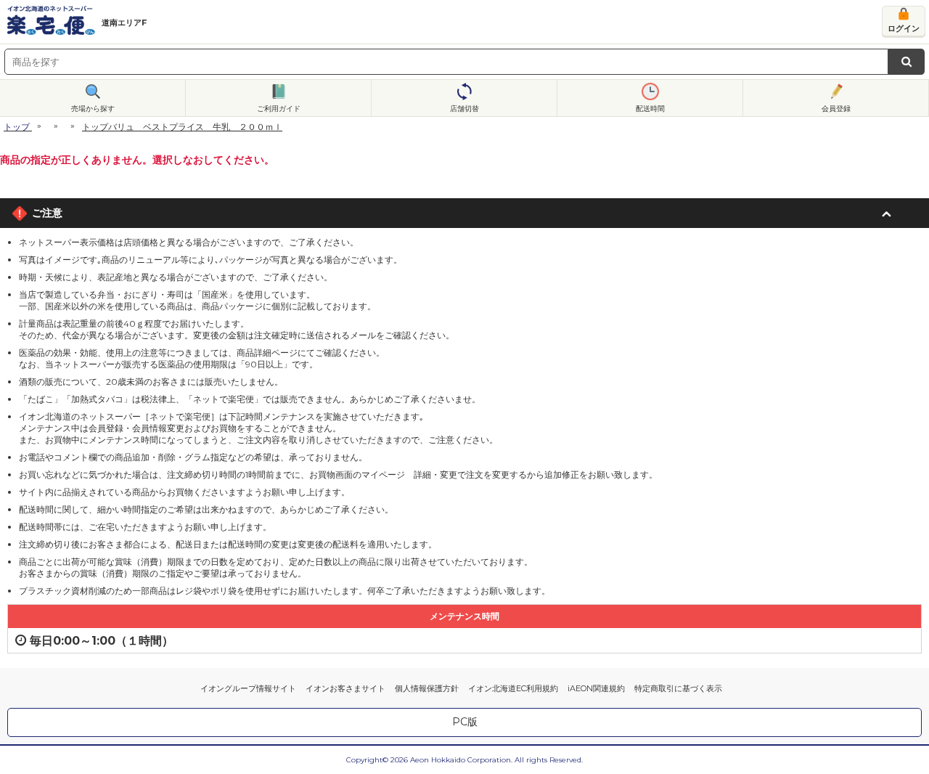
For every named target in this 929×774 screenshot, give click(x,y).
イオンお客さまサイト (345, 688)
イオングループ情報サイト (248, 688)
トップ (17, 126)
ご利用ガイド (278, 108)
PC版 (465, 721)
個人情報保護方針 (427, 688)
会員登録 (836, 108)
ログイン (904, 28)
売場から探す (93, 108)
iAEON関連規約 (596, 688)
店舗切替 (464, 108)
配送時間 (650, 108)
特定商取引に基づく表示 (678, 688)
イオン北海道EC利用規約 (513, 688)
